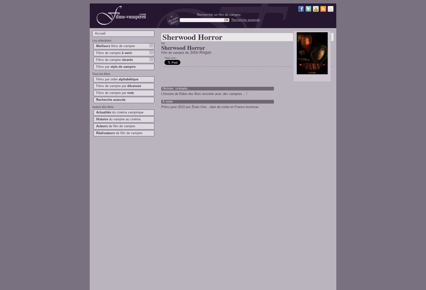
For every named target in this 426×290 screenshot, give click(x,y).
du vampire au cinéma (118, 119)
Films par (116, 67)
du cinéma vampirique (119, 112)
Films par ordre (117, 79)
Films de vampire (114, 53)
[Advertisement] (123, 216)
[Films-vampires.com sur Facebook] (301, 9)
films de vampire (115, 46)
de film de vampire (115, 126)
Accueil (100, 33)
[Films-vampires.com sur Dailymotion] (316, 9)
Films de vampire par (118, 86)
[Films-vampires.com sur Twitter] (308, 9)
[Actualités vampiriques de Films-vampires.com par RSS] (323, 9)
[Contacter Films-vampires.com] (330, 9)
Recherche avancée (245, 20)
